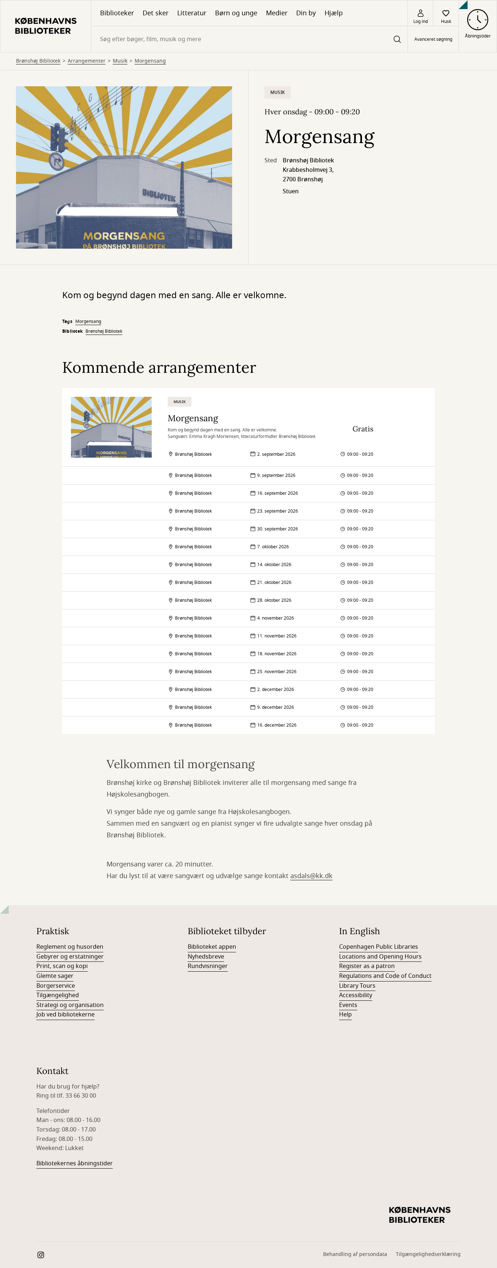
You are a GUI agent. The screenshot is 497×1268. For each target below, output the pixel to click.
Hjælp (334, 13)
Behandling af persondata (355, 1254)
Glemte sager (54, 976)
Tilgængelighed (57, 995)
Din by (306, 13)
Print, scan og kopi (62, 966)
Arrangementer (87, 61)
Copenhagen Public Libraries (378, 947)
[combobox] (249, 39)
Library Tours (357, 985)
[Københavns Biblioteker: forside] (45, 26)
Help (345, 1014)
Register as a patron (367, 966)
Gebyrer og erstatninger (70, 956)
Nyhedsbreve (206, 956)
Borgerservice (55, 985)
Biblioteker (117, 13)
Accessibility (355, 995)
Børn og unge (236, 13)
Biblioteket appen (212, 947)
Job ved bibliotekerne (65, 1014)
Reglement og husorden (69, 947)
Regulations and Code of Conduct (385, 976)
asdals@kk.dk (311, 876)
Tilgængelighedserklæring (428, 1254)
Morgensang (150, 61)
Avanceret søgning (433, 39)
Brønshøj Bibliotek (38, 61)
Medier (276, 13)
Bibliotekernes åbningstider (74, 1163)
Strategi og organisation (70, 1005)
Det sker (155, 13)
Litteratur (191, 13)
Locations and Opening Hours (380, 956)
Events (348, 1005)
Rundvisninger (208, 966)
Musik (120, 61)
